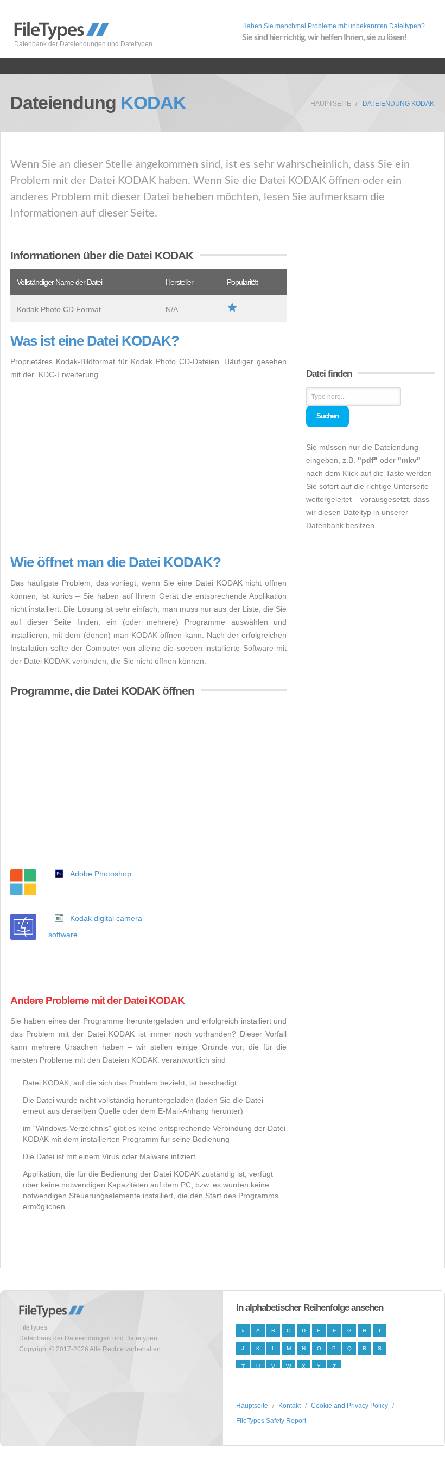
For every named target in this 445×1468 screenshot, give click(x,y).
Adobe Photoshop (100, 873)
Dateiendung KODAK (398, 103)
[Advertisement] (148, 468)
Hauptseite (330, 103)
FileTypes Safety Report (271, 1421)
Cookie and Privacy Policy (349, 1405)
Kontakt (289, 1405)
